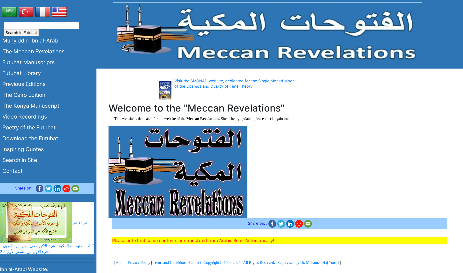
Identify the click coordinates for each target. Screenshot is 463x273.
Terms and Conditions (169, 262)
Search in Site (19, 160)
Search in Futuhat (21, 32)
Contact (12, 171)
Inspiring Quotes (23, 149)
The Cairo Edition (23, 94)
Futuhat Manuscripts (28, 62)
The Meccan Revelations (33, 51)
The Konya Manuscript (30, 105)
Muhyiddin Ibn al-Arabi (31, 40)
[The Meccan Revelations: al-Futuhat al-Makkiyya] (267, 32)
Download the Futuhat (30, 138)
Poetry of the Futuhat (29, 127)
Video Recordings (24, 116)
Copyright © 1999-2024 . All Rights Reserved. (239, 262)
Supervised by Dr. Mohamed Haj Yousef (308, 262)
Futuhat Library (21, 73)
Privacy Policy (139, 262)
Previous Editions (24, 84)
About (120, 262)
